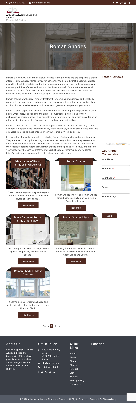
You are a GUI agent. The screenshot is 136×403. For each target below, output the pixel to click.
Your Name (108, 159)
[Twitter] (117, 2)
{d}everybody (109, 399)
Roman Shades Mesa (76, 217)
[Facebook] (113, 2)
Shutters (74, 361)
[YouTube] (125, 2)
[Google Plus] (121, 2)
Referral (74, 369)
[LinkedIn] (129, 2)
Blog (72, 372)
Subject (106, 187)
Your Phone (108, 178)
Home (73, 353)
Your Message (109, 196)
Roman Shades (76, 161)
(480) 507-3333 (49, 367)
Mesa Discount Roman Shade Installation (28, 219)
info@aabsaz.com (50, 363)
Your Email (108, 168)
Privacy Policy (77, 380)
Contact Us (75, 384)
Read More (28, 205)
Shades (73, 365)
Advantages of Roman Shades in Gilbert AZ (28, 163)
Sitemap (74, 376)
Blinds (73, 357)
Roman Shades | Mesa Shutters (28, 272)
